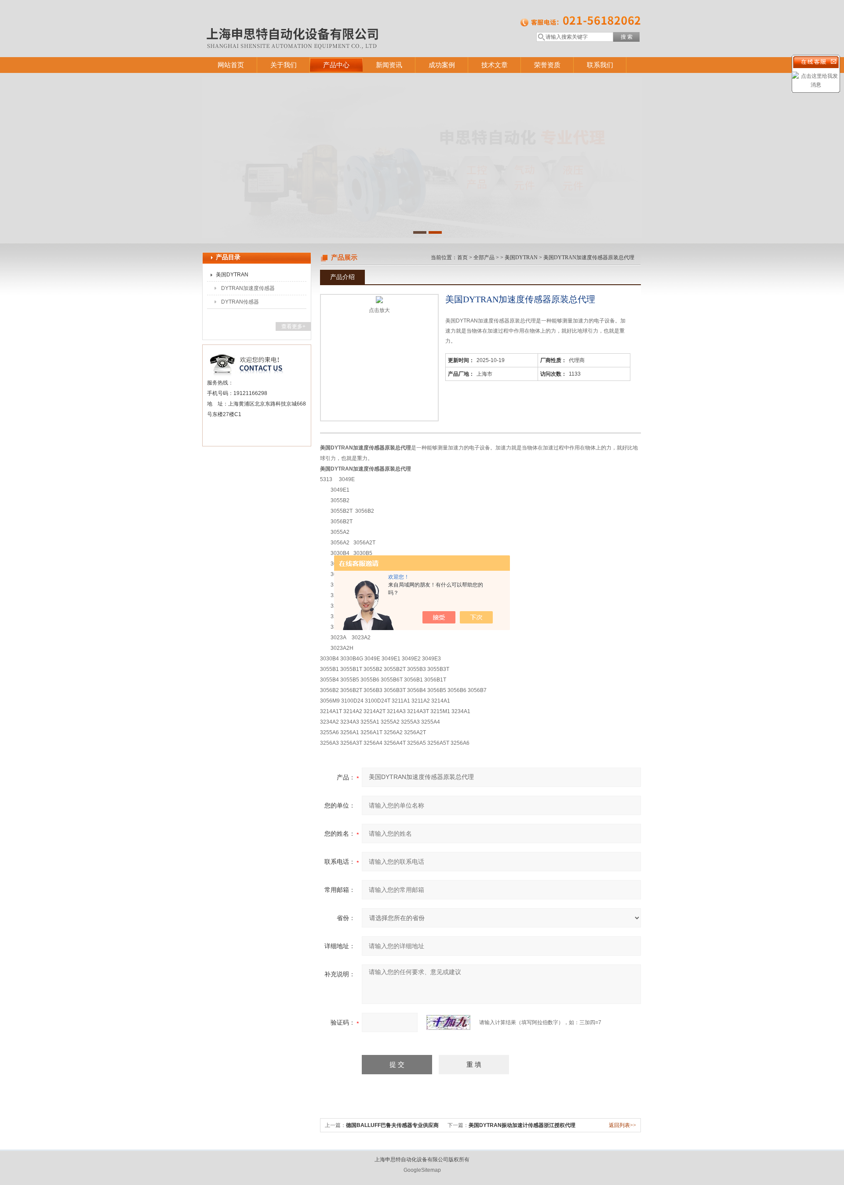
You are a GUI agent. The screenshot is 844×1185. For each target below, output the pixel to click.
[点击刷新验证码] (448, 1022)
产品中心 (336, 65)
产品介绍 (342, 276)
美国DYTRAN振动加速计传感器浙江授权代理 (522, 1125)
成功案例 (442, 65)
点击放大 (379, 310)
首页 (462, 257)
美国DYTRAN (232, 275)
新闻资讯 (389, 65)
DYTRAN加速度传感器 (248, 288)
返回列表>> (622, 1125)
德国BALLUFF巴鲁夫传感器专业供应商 (392, 1125)
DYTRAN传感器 (240, 302)
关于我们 (283, 65)
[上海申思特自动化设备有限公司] (329, 20)
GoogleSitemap (422, 1170)
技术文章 (494, 65)
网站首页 (231, 65)
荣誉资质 (547, 65)
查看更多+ (293, 326)
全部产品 (484, 257)
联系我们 (600, 65)
